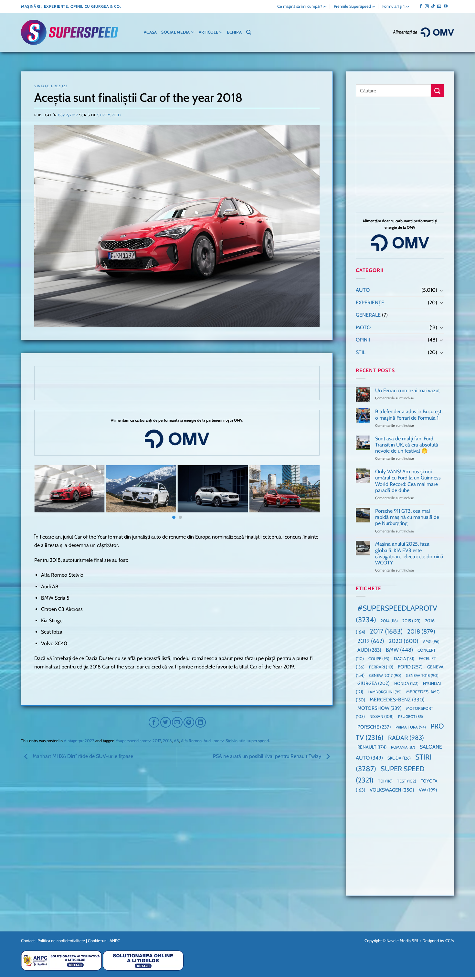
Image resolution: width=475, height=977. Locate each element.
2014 (389, 620)
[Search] (248, 32)
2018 (167, 740)
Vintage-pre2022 (50, 86)
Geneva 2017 (385, 675)
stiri (242, 740)
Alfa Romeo (191, 740)
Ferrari (381, 666)
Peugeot (410, 716)
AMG (431, 641)
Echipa (234, 32)
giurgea (373, 683)
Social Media (175, 32)
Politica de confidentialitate (61, 940)
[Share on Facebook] (154, 722)
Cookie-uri (97, 940)
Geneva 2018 (422, 675)
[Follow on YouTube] (446, 6)
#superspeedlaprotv (133, 740)
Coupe (378, 658)
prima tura (411, 727)
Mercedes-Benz (397, 700)
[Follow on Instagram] (427, 6)
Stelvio (232, 740)
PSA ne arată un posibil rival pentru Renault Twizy (267, 756)
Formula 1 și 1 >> (395, 6)
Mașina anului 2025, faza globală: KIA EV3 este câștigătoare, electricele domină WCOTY (409, 553)
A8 (176, 740)
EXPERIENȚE (370, 302)
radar (406, 737)
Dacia (404, 658)
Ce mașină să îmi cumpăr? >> (301, 6)
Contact (28, 940)
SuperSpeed (109, 115)
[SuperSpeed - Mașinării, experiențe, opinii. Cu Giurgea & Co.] (69, 32)
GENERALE (368, 315)
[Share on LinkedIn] (200, 722)
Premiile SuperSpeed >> (354, 6)
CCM (449, 940)
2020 (403, 640)
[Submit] (437, 90)
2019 (370, 640)
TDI (385, 781)
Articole (208, 32)
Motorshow (379, 708)
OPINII (363, 340)
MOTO (363, 327)
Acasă (150, 32)
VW (428, 790)
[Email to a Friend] (177, 722)
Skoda (399, 758)
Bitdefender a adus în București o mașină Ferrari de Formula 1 (408, 414)
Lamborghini (385, 691)
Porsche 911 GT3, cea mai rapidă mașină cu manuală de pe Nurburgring (407, 517)
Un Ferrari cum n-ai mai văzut (407, 390)
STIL (360, 352)
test (406, 781)
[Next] (306, 493)
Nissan (381, 716)
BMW (399, 649)
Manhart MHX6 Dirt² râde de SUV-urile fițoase (82, 756)
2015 (411, 620)
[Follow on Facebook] (421, 6)
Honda (406, 683)
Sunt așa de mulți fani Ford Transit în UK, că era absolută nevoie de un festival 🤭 (406, 445)
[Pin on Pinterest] (189, 722)
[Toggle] (441, 290)
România (403, 747)
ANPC (115, 940)
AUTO (363, 290)
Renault (371, 747)
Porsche (374, 727)
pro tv (219, 740)
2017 (157, 740)
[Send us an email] (439, 6)
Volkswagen (392, 790)
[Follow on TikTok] (433, 6)
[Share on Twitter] (165, 722)
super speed (258, 740)
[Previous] (47, 493)
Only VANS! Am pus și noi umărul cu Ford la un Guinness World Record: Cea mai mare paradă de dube (408, 480)
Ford (410, 667)
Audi (208, 740)
